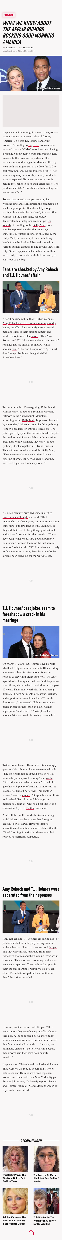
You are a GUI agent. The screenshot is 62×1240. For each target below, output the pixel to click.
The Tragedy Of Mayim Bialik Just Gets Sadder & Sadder (46, 1178)
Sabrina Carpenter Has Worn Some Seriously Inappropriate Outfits (14, 1220)
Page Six (33, 145)
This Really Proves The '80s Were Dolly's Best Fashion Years (14, 1178)
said (14, 349)
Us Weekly (32, 1081)
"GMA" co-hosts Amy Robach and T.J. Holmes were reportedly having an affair (29, 323)
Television (8, 15)
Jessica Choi (28, 47)
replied (26, 795)
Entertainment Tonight (15, 517)
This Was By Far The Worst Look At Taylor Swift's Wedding (44, 1220)
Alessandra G (11, 47)
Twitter (30, 808)
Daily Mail (39, 225)
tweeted (26, 702)
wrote (34, 336)
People (53, 947)
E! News (22, 823)
